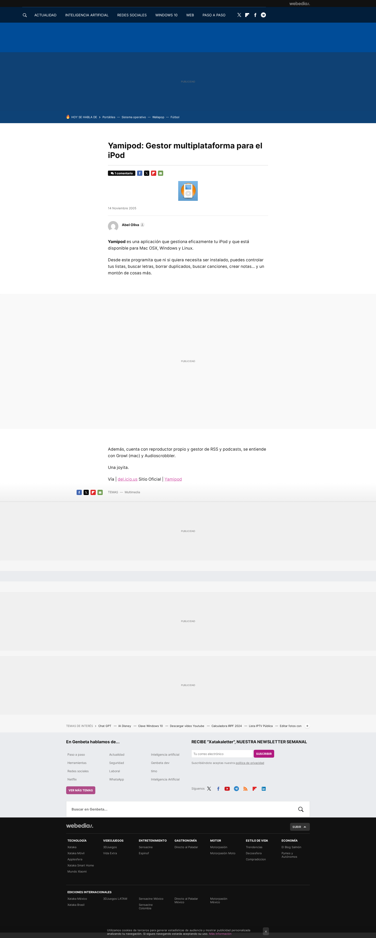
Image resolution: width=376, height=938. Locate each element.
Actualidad (116, 754)
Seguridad (116, 763)
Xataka (71, 847)
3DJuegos (110, 847)
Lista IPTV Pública (261, 726)
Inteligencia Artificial (165, 779)
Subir (296, 827)
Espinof (144, 853)
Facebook (255, 15)
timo (154, 771)
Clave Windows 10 (151, 726)
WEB (190, 15)
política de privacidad (250, 763)
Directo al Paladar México (186, 900)
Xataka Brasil (75, 904)
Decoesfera (254, 853)
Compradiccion (256, 859)
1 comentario (124, 173)
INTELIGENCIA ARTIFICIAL (87, 15)
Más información (220, 933)
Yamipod (173, 479)
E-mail (160, 173)
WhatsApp (116, 779)
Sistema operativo (134, 117)
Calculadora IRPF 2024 (227, 726)
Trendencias (254, 847)
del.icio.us (128, 479)
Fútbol (175, 117)
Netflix (72, 779)
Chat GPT (105, 726)
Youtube (227, 787)
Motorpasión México (218, 900)
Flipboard (247, 15)
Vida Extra (110, 853)
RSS (245, 787)
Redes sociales (78, 771)
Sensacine (146, 847)
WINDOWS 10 (166, 15)
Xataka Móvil (75, 853)
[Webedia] (299, 3)
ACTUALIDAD (45, 15)
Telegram (263, 15)
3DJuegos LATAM (115, 898)
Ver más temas (81, 790)
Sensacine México (151, 898)
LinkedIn (263, 787)
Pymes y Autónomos (289, 854)
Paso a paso (76, 754)
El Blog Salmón (291, 847)
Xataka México (77, 898)
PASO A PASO (214, 15)
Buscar (301, 809)
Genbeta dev (160, 763)
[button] (133, 224)
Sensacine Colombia (146, 906)
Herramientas (76, 763)
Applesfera (74, 859)
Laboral (114, 771)
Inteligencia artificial (165, 754)
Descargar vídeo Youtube (187, 726)
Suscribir (264, 753)
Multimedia (132, 492)
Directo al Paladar (186, 847)
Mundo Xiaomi (77, 871)
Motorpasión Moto (222, 853)
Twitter (239, 15)
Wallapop (158, 117)
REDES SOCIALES (132, 15)
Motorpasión (218, 847)
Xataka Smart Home (80, 865)
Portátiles (108, 117)
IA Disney (125, 726)
